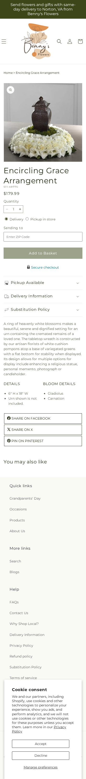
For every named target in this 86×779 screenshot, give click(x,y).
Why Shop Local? (24, 624)
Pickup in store (42, 219)
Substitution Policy (26, 667)
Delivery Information (27, 635)
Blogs (14, 572)
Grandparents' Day (25, 498)
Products (17, 520)
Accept (41, 744)
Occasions (18, 509)
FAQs (14, 602)
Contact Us (19, 613)
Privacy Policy (21, 645)
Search (15, 561)
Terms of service (23, 678)
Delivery (17, 219)
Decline (40, 755)
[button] (59, 41)
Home (8, 73)
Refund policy (21, 656)
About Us (17, 531)
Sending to (20, 228)
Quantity (11, 201)
